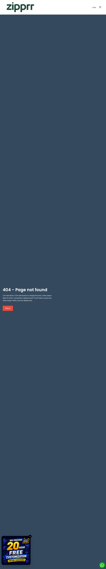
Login (94, 7)
